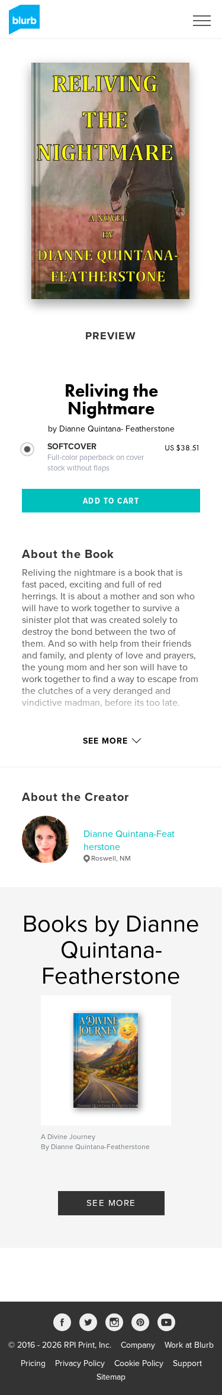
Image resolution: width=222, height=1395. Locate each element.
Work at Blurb (189, 1345)
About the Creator (75, 797)
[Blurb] (22, 24)
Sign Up (156, 20)
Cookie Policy (138, 1363)
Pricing (33, 1363)
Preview (110, 335)
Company (138, 1345)
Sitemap (111, 1377)
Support (187, 1363)
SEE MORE (111, 1203)
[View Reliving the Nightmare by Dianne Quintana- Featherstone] (110, 181)
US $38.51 (182, 447)
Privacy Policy (80, 1363)
